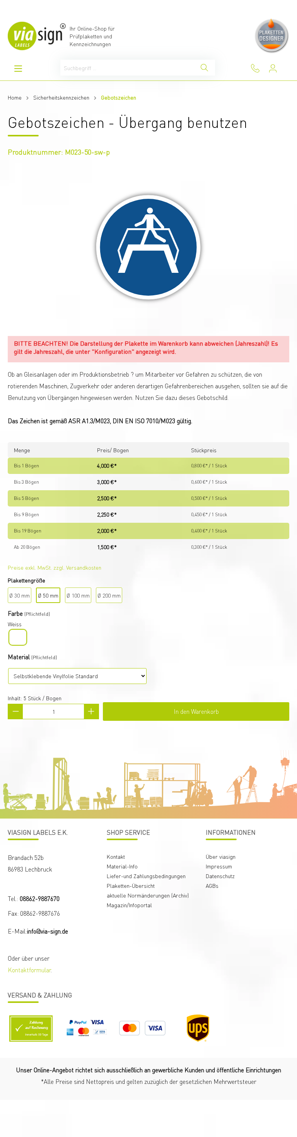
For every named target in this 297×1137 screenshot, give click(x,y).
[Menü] (18, 68)
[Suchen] (204, 68)
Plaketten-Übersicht (131, 885)
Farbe (15, 613)
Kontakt (116, 856)
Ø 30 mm (19, 595)
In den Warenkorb (196, 711)
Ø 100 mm (78, 595)
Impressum (219, 866)
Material (19, 656)
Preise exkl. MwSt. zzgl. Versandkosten (54, 567)
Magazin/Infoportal (129, 904)
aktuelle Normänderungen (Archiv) (148, 895)
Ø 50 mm (48, 595)
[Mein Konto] (273, 68)
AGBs (212, 885)
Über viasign (221, 856)
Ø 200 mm (109, 595)
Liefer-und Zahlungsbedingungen (146, 875)
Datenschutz (220, 875)
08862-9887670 (40, 898)
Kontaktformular (29, 970)
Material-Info (122, 866)
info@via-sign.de (47, 931)
